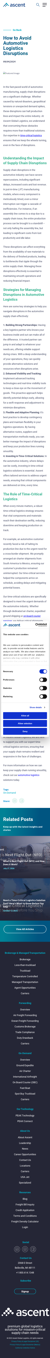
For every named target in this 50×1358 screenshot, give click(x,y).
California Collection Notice (25, 1348)
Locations (25, 1165)
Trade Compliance (25, 1032)
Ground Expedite (25, 1065)
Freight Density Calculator (25, 1221)
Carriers (25, 993)
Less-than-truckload (25, 965)
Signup (25, 1291)
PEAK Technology (25, 1115)
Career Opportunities (25, 1154)
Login (25, 1227)
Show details (36, 707)
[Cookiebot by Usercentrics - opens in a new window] (35, 625)
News (25, 1148)
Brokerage (25, 959)
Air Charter (25, 1071)
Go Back (17, 30)
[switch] (43, 680)
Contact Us (25, 1160)
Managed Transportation (25, 982)
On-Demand (9, 792)
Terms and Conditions (25, 1215)
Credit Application (25, 1210)
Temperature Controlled (25, 976)
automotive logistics (28, 775)
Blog (25, 1198)
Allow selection (25, 723)
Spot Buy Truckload (25, 1093)
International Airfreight (25, 1076)
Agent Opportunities (25, 987)
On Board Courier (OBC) (25, 1082)
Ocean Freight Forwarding (25, 1020)
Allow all (25, 715)
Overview (25, 1009)
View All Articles (25, 929)
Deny (25, 731)
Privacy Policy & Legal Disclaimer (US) (25, 1341)
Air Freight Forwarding (25, 1015)
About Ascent (25, 1137)
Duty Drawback (25, 1037)
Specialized (25, 1182)
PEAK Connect (25, 1121)
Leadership (25, 1143)
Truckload (25, 970)
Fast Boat (25, 1088)
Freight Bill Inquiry (25, 1204)
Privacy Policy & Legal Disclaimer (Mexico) (25, 1344)
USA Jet (25, 1177)
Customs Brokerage (25, 1026)
